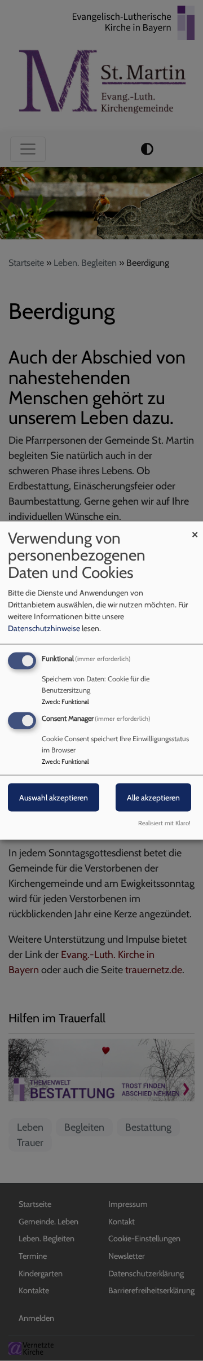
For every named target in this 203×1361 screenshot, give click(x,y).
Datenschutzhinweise (44, 628)
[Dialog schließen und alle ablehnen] (194, 528)
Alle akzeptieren (153, 798)
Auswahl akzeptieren (53, 798)
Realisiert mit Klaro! (164, 823)
